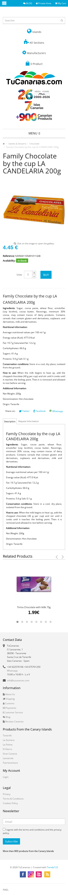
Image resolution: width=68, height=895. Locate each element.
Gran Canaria (10, 753)
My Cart (61, 3)
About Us (10, 694)
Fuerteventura (10, 762)
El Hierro (7, 749)
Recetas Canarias (14, 721)
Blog (7, 717)
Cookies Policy (10, 803)
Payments (10, 707)
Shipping (10, 698)
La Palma (7, 744)
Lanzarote (8, 758)
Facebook (40, 411)
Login (5, 777)
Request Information (28, 421)
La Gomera (9, 740)
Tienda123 (52, 867)
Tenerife (7, 735)
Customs (9, 703)
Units (19, 274)
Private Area (44, 3)
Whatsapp (57, 411)
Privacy (6, 794)
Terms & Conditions (13, 798)
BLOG (29, 3)
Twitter (26, 411)
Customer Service (13, 712)
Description (9, 421)
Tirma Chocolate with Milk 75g (34, 607)
